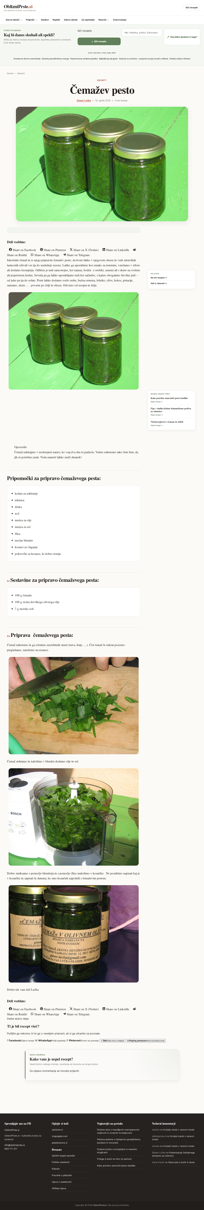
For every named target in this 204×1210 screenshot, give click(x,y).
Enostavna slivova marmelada (27, 59)
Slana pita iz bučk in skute (181, 1162)
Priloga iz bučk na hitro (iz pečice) (114, 1159)
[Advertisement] (73, 416)
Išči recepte (192, 7)
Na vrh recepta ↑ (159, 277)
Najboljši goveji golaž (108, 59)
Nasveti (103, 19)
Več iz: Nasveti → (159, 283)
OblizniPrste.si (11, 1130)
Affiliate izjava (59, 1188)
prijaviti (74, 1070)
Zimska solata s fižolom (179, 59)
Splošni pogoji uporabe (63, 1155)
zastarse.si (57, 1129)
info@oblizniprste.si (14, 1145)
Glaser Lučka (84, 100)
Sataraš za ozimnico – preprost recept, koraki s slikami (143, 59)
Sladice (45, 19)
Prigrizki (31, 19)
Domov (10, 73)
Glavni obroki (14, 19)
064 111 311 (10, 1148)
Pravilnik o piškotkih (62, 1175)
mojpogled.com (59, 1136)
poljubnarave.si (59, 1142)
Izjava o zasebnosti (61, 1182)
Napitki (56, 19)
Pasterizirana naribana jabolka (84, 59)
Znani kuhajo (119, 19)
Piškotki (56, 1169)
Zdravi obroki (71, 19)
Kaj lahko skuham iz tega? (182, 37)
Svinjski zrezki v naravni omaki (178, 1129)
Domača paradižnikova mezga (55, 59)
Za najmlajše (88, 19)
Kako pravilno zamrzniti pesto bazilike (116, 1165)
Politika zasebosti (60, 1162)
